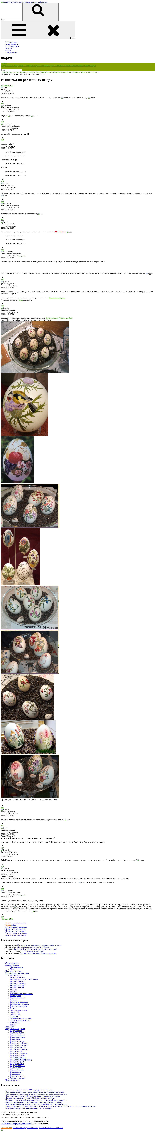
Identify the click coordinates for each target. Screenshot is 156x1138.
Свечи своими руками (18, 1010)
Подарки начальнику (18, 1057)
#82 (2, 250)
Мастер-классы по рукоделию (17, 973)
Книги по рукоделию (13, 971)
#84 (2, 306)
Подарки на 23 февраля (19, 1045)
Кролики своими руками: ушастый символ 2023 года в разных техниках (33, 1102)
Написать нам (6, 1128)
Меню (72, 38)
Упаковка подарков (17, 1078)
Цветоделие (14, 1022)
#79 (2, 181)
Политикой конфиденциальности (16, 1123)
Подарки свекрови (17, 1066)
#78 (2, 140)
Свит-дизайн (15, 1012)
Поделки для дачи (12, 1080)
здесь (21, 300)
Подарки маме (15, 1039)
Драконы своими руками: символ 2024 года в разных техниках (30, 1098)
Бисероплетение (16, 975)
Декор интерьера (12, 44)
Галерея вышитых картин (80, 66)
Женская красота (16, 967)
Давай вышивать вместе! (60, 66)
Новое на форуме (13, 66)
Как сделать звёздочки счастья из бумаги (33, 947)
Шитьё (12, 1025)
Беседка (93, 66)
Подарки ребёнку (17, 1064)
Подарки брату (16, 1031)
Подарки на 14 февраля (19, 1043)
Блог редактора (11, 52)
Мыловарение (15, 996)
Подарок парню (16, 1074)
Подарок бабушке (17, 1070)
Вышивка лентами (17, 981)
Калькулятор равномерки (15, 931)
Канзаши (13, 992)
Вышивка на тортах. (57, 298)
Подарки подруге (17, 1062)
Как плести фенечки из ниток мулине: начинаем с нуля (35, 949)
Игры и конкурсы (27, 66)
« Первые (4, 85)
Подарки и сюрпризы (42, 66)
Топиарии (14, 1016)
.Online (10, 925)
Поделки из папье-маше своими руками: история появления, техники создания (36, 1104)
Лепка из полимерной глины (21, 994)
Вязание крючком (17, 985)
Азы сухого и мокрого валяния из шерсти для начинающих (28, 1108)
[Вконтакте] (2, 1130)
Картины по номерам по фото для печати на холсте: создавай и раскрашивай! (35, 1100)
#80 (2, 202)
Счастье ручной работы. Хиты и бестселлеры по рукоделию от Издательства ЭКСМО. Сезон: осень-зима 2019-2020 (50, 1106)
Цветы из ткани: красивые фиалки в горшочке (38, 953)
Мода (12, 969)
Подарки (8, 48)
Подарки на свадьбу (18, 1055)
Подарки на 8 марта (17, 1047)
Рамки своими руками (18, 1006)
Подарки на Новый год (19, 1049)
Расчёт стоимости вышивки (32, 951)
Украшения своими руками (20, 1018)
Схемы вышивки (12, 46)
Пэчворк (13, 1000)
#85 (2, 808)
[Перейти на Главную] (24, 2)
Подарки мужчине (17, 1041)
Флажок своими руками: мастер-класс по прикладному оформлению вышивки (36, 1094)
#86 (2, 826)
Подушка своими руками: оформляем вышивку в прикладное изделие (32, 1096)
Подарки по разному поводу (21, 1060)
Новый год (9, 1027)
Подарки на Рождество (19, 1053)
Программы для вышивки (15, 935)
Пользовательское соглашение (51, 1128)
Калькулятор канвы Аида (15, 929)
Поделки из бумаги (17, 998)
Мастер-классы (11, 42)
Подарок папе (15, 1072)
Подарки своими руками (15, 1029)
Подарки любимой (17, 1035)
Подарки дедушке (17, 1033)
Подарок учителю (17, 1076)
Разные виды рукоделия (19, 1004)
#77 (2, 122)
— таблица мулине (15, 923)
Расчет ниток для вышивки (16, 927)
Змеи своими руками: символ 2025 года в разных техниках (28, 1090)
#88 (2, 866)
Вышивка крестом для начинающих (24, 979)
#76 (2, 104)
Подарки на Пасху (17, 1051)
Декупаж (13, 990)
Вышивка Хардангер (18, 983)
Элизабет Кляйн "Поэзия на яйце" (59, 318)
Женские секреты (12, 965)
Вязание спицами (17, 987)
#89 (2, 889)
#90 (2, 917)
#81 (2, 220)
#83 (2, 279)
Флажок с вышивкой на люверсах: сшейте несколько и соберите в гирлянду (35, 1092)
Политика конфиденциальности (25, 1128)
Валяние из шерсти (17, 977)
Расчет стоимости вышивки (16, 933)
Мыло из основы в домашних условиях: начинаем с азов (39, 945)
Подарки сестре (16, 1068)
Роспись (13, 1008)
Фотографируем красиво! (20, 1020)
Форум (8, 50)
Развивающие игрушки (19, 1002)
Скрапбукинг (15, 1014)
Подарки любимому (18, 1037)
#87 (2, 848)
